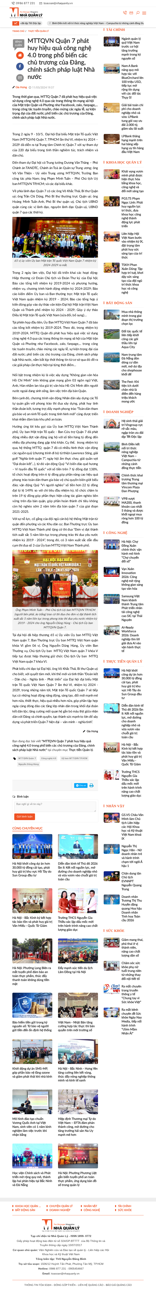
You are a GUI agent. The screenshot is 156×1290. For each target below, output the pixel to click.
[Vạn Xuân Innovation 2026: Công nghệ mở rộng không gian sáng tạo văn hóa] (112, 572)
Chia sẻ (82, 785)
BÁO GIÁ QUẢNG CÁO (119, 1285)
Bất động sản (119, 303)
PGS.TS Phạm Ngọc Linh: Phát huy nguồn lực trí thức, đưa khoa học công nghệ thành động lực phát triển (132, 212)
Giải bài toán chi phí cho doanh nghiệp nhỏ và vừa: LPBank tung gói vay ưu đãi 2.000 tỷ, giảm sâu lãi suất (132, 117)
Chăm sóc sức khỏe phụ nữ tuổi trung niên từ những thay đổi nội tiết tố (131, 971)
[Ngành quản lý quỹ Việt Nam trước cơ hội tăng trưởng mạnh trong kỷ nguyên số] (112, 41)
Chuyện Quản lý (61, 1206)
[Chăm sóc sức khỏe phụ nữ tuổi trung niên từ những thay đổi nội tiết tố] (112, 966)
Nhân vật (115, 806)
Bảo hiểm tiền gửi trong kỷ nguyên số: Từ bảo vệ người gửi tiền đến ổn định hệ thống (32, 1026)
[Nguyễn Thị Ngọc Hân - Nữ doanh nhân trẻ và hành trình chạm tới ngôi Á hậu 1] (112, 849)
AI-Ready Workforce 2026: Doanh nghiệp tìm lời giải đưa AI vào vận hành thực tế (131, 639)
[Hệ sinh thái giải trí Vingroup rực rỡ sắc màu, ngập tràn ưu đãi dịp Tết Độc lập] (112, 424)
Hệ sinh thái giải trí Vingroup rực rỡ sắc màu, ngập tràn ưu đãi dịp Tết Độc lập (132, 429)
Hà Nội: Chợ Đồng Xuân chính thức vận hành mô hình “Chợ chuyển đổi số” (132, 551)
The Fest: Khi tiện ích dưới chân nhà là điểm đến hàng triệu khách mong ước (131, 391)
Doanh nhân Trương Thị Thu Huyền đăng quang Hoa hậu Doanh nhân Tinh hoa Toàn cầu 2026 (132, 908)
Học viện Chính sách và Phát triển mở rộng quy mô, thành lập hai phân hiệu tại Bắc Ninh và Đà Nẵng (32, 1179)
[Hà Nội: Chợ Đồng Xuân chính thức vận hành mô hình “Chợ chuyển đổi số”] (112, 544)
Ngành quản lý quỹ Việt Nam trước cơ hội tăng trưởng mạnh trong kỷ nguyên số (131, 48)
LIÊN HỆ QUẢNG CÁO (90, 1285)
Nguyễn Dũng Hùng (28, 764)
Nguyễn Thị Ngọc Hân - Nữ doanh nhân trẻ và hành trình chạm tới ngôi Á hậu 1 (132, 856)
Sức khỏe (115, 931)
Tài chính (115, 30)
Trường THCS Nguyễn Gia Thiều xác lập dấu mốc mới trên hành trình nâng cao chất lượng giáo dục (78, 923)
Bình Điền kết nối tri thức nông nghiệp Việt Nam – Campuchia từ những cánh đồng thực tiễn (81, 23)
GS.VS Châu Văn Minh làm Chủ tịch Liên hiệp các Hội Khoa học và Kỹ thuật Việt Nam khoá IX (132, 826)
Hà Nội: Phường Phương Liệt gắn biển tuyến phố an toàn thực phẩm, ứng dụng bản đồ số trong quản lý (77, 1179)
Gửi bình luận (25, 816)
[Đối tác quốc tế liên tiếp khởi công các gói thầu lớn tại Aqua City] (112, 334)
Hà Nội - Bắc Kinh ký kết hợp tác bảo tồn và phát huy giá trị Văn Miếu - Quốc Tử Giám (32, 921)
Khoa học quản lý (124, 162)
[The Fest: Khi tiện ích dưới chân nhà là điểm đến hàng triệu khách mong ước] (112, 384)
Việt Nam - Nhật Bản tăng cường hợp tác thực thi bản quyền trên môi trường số (76, 1026)
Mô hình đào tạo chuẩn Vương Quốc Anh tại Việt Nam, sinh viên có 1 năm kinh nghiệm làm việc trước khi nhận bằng (31, 1126)
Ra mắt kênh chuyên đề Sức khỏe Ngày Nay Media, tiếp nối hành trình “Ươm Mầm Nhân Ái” (132, 1021)
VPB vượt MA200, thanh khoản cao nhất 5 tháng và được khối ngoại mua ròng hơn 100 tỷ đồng (132, 510)
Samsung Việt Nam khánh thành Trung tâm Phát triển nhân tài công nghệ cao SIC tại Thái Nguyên (132, 608)
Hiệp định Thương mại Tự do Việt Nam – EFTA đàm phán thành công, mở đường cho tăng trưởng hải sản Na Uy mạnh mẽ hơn (77, 1126)
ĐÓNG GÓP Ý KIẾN (65, 1285)
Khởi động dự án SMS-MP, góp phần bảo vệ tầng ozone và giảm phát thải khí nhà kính (32, 1072)
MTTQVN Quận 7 (27, 758)
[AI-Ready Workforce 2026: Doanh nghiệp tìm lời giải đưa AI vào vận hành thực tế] (112, 630)
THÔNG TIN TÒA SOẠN (37, 1285)
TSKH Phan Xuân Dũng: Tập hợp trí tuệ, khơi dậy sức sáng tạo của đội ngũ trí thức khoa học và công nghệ (132, 278)
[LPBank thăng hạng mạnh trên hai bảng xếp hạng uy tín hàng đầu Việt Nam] (112, 139)
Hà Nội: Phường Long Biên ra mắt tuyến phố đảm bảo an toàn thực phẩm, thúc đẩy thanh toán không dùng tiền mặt (31, 976)
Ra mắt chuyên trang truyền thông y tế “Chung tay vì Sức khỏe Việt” (131, 994)
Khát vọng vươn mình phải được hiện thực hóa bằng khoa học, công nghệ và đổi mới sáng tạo (133, 181)
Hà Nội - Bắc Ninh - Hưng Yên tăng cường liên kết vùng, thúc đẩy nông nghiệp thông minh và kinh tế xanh (78, 1074)
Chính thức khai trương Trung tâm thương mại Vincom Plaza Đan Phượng (132, 483)
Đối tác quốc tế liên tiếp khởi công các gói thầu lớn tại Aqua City (132, 339)
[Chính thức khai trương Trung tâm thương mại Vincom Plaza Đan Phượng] (112, 478)
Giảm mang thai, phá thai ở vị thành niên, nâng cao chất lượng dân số (132, 947)
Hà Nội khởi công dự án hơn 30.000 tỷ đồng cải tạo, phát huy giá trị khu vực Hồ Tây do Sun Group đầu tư (31, 869)
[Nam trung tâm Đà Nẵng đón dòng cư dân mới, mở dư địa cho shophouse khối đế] (112, 357)
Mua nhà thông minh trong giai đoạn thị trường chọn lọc (132, 317)
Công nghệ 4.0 (48, 758)
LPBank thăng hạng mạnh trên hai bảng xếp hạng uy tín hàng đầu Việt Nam (133, 144)
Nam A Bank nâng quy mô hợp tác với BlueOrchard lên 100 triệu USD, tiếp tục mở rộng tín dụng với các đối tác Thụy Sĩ (132, 81)
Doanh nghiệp (119, 412)
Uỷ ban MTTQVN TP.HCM (74, 758)
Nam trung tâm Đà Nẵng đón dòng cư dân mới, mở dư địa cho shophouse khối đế (132, 364)
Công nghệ (116, 533)
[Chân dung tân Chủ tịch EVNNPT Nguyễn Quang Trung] (112, 876)
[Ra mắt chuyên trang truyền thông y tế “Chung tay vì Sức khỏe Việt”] (112, 989)
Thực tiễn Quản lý (124, 661)
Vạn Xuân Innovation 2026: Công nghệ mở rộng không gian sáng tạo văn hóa (132, 579)
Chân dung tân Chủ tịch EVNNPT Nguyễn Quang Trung (132, 881)
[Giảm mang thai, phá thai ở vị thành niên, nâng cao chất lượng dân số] (112, 942)
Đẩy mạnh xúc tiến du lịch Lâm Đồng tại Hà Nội (75, 970)
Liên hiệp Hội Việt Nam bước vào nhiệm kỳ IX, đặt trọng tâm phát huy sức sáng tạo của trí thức (132, 245)
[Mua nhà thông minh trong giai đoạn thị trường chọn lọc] (112, 314)
